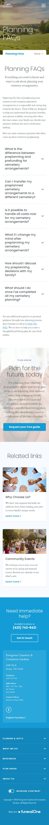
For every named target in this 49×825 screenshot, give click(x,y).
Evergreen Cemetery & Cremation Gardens (19, 657)
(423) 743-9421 (24, 628)
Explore (15, 717)
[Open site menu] (43, 5)
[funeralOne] (31, 811)
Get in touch (24, 638)
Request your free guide (24, 427)
